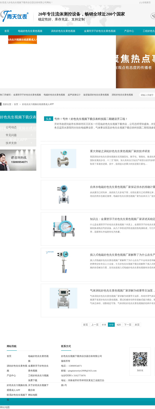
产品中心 (129, 31)
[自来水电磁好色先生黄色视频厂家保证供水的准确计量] (63, 194)
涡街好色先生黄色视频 (63, 31)
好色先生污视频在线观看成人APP (22, 39)
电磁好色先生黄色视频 (30, 31)
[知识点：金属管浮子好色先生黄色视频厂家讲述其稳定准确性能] (63, 226)
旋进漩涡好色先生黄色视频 (96, 94)
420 (119, 324)
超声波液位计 (74, 94)
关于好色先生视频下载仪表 (64, 39)
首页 (6, 31)
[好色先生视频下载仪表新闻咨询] (14, 21)
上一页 (95, 324)
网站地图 (32, 395)
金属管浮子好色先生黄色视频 (99, 31)
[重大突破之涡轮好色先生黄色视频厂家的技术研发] (63, 158)
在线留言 (146, 2)
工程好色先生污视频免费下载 (38, 378)
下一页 (127, 324)
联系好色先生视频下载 (99, 39)
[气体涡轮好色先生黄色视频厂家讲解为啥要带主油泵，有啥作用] (63, 298)
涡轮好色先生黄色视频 (122, 94)
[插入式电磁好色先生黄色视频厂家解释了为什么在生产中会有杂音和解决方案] (63, 262)
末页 (137, 324)
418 (104, 324)
